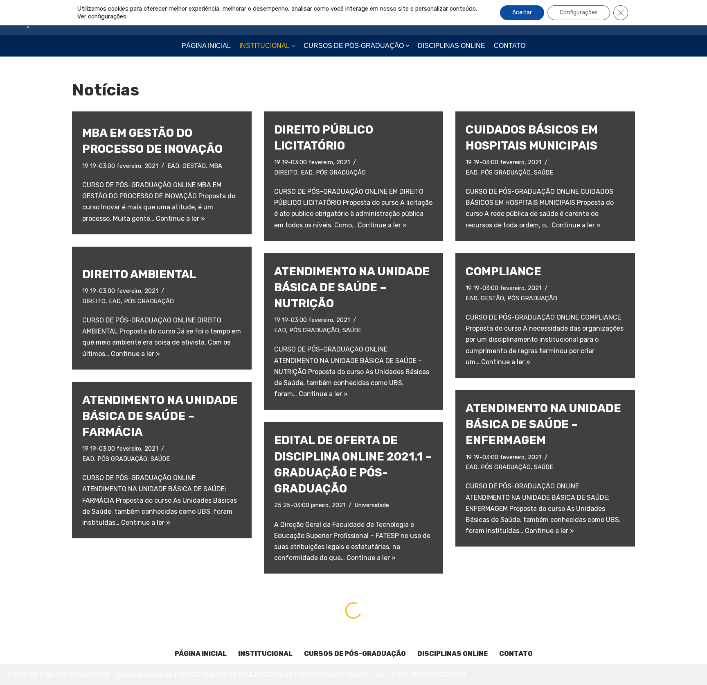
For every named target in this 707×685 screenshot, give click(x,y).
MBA (215, 166)
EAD (173, 166)
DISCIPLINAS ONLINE (451, 45)
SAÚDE (543, 172)
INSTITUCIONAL (265, 654)
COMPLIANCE (503, 271)
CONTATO (509, 45)
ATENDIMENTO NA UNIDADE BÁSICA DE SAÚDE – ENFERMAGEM (543, 424)
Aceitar (522, 12)
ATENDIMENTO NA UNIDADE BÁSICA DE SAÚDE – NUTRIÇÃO (352, 287)
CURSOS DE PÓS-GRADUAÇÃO (355, 654)
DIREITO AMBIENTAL (139, 274)
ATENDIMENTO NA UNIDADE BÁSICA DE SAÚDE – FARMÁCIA (160, 416)
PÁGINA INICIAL (206, 45)
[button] (293, 46)
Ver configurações (101, 16)
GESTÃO (194, 166)
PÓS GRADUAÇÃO (341, 172)
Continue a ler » (180, 218)
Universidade (372, 505)
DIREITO (285, 172)
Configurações (579, 12)
